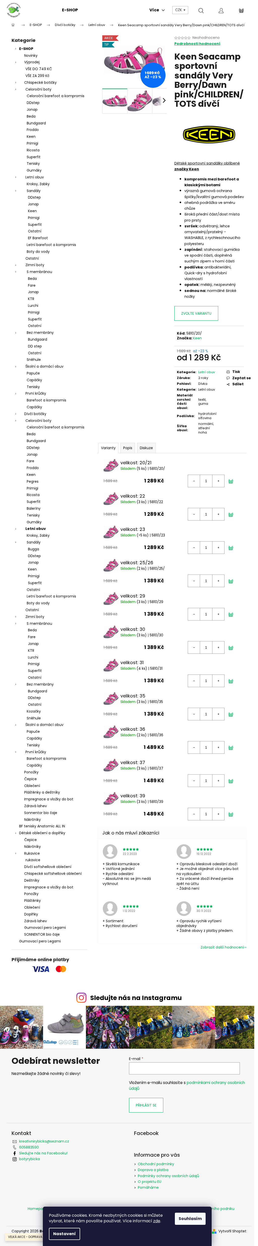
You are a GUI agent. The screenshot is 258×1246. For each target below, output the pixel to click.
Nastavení (64, 1234)
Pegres (33, 481)
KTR (31, 298)
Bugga (33, 549)
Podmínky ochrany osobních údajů (168, 1175)
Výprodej (32, 62)
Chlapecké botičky (40, 82)
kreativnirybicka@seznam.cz (44, 1141)
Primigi (32, 143)
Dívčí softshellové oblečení (47, 866)
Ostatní (34, 231)
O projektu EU (149, 1181)
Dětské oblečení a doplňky (42, 832)
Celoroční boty (38, 89)
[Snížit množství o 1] (194, 481)
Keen (31, 136)
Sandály (34, 190)
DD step (35, 346)
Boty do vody (38, 251)
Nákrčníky (32, 819)
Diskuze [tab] (146, 447)
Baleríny (34, 508)
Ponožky (31, 772)
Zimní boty (34, 264)
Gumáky (34, 170)
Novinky (31, 55)
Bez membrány (40, 332)
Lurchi (33, 305)
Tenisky (33, 163)
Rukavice (32, 853)
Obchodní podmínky (156, 1164)
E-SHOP (26, 48)
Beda (31, 116)
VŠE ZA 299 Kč (37, 75)
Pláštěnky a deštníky (42, 792)
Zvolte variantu (196, 313)
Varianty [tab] (108, 447)
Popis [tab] (127, 447)
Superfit (34, 156)
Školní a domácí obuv (44, 366)
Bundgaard (36, 123)
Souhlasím (190, 1219)
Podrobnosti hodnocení (197, 43)
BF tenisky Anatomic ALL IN (42, 826)
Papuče (33, 373)
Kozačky (34, 711)
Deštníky (31, 880)
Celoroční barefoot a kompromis (55, 95)
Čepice (30, 778)
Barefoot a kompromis (46, 400)
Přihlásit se (146, 1105)
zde (156, 1221)
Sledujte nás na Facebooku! (43, 1153)
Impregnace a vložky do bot (48, 799)
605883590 (29, 1147)
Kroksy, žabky (38, 183)
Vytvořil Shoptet (232, 1231)
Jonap (32, 109)
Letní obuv (34, 177)
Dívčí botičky (35, 413)
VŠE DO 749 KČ (38, 68)
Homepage (37, 1208)
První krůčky (35, 393)
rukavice (32, 859)
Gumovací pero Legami (45, 927)
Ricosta (33, 150)
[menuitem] (70, 10)
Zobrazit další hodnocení (222, 947)
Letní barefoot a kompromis (51, 244)
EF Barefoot (38, 237)
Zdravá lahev (35, 805)
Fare (32, 285)
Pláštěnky (32, 900)
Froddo (33, 129)
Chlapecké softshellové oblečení (53, 873)
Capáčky (34, 380)
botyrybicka (29, 1158)
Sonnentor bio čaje (40, 812)
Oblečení (32, 785)
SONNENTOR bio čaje (42, 934)
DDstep (33, 102)
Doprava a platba (153, 1169)
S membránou (39, 271)
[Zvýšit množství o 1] (218, 481)
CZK (179, 9)
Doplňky (31, 914)
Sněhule (34, 359)
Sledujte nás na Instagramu (136, 997)
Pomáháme (148, 1187)
